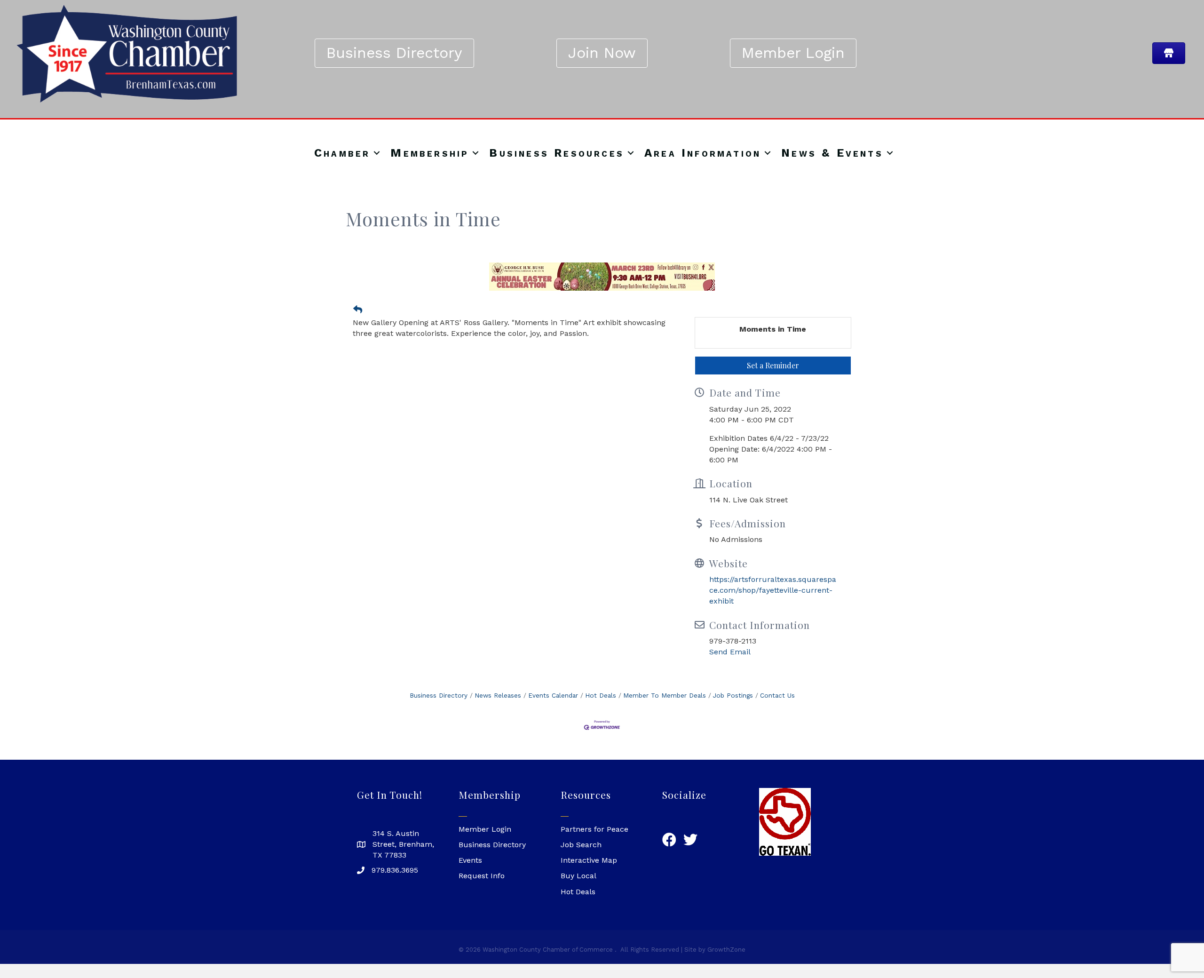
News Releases (498, 695)
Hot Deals (600, 695)
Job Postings (733, 695)
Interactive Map (589, 860)
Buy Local (578, 875)
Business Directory (438, 695)
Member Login (485, 829)
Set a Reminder (773, 365)
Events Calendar (553, 695)
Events (470, 860)
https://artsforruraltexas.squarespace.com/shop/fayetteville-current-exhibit (772, 590)
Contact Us (777, 695)
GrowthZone (726, 949)
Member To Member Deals (664, 695)
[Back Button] (357, 310)
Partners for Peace (594, 829)
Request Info (482, 875)
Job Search (581, 844)
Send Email (730, 651)
